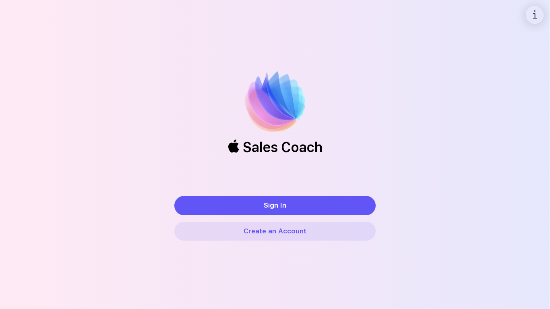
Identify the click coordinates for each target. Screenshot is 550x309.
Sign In (275, 205)
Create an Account (275, 231)
